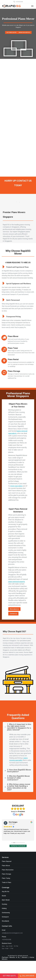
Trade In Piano (6, 882)
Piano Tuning (6, 878)
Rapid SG (14, 955)
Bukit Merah (6, 900)
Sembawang (6, 912)
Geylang (4, 904)
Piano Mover (6, 865)
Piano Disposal (6, 861)
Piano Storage (6, 874)
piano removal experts (16, 582)
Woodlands (5, 921)
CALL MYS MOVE (28, 976)
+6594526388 (19, 1)
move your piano (16, 486)
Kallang (4, 908)
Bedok (4, 896)
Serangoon (5, 917)
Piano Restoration (7, 870)
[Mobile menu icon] (32, 6)
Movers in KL (15, 957)
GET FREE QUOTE (9, 976)
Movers (25, 957)
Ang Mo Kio (5, 891)
